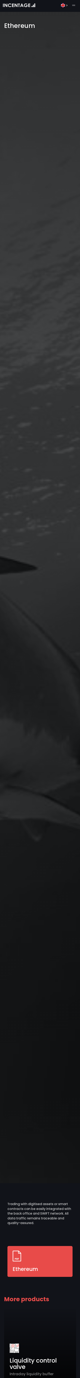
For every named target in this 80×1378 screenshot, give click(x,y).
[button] (64, 5)
